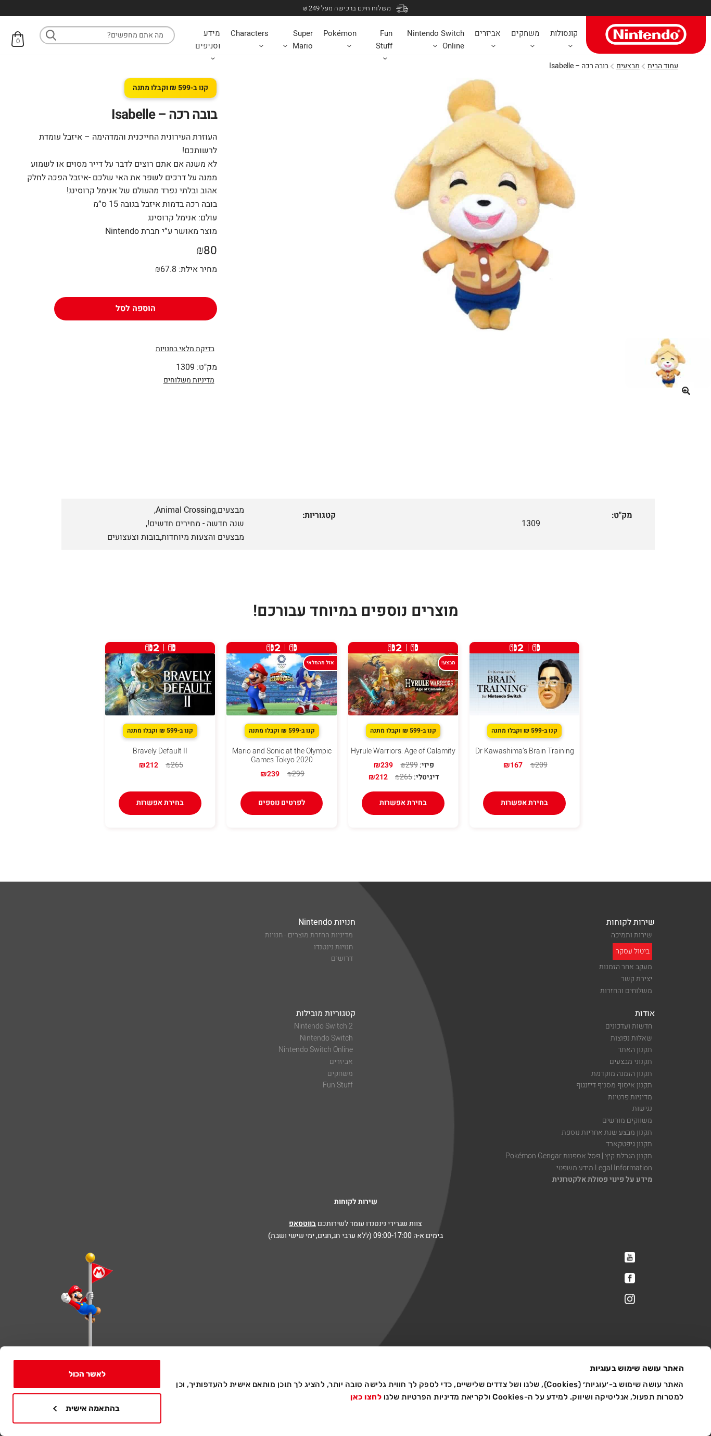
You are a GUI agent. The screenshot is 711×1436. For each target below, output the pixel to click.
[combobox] (107, 35)
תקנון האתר (635, 1049)
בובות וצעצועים (133, 537)
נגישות (642, 1108)
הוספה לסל (136, 308)
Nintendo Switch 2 (323, 1026)
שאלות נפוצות (631, 1038)
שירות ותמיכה (631, 935)
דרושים (342, 958)
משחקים (340, 1073)
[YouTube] (630, 1257)
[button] (686, 390)
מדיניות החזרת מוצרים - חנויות (309, 935)
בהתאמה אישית (93, 1408)
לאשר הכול (87, 1374)
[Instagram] (630, 1299)
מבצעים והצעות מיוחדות (202, 537)
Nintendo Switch (326, 1038)
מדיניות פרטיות (630, 1097)
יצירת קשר (636, 978)
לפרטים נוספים (282, 802)
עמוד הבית (662, 65)
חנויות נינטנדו (333, 947)
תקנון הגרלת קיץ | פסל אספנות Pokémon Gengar (578, 1155)
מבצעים (628, 65)
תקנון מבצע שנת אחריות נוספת (607, 1132)
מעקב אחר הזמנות (625, 966)
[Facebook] (630, 1278)
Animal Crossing (186, 510)
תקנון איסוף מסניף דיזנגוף (614, 1085)
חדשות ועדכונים (628, 1026)
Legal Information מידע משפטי (604, 1167)
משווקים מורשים (627, 1120)
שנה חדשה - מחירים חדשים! (195, 523)
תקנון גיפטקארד (629, 1143)
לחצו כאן (366, 1397)
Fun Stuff (338, 1085)
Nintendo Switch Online (315, 1049)
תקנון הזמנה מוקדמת (621, 1073)
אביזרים (341, 1061)
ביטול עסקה (632, 951)
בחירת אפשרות (524, 802)
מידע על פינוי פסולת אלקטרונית (602, 1179)
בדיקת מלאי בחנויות (185, 348)
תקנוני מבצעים (631, 1061)
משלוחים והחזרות (626, 990)
